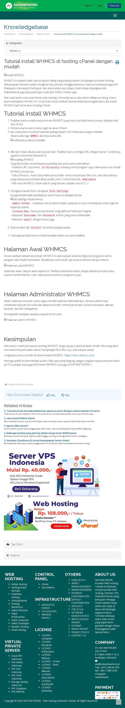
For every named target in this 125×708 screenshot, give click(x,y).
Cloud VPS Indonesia (16, 657)
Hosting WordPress (17, 605)
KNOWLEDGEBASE (81, 589)
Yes (52, 395)
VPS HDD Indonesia (16, 677)
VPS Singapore (19, 688)
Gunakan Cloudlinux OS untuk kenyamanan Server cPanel (37, 440)
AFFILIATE (76, 606)
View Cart (114, 5)
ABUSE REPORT (79, 628)
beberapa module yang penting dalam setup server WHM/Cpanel (41, 433)
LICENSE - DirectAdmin (48, 676)
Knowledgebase (26, 34)
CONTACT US (78, 635)
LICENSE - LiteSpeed (47, 637)
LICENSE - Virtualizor (47, 643)
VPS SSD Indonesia (16, 670)
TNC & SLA (77, 609)
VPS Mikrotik (18, 691)
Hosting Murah (19, 600)
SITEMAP (76, 625)
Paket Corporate (20, 620)
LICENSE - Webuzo (47, 656)
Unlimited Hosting (16, 595)
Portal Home (9, 34)
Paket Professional (18, 615)
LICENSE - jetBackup (47, 689)
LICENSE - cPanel (51, 661)
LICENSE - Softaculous (48, 650)
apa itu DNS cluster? (17, 425)
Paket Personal (19, 610)
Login (99, 5)
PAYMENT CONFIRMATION (80, 594)
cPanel (45, 584)
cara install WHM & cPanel (20, 418)
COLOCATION (49, 611)
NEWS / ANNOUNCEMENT (81, 585)
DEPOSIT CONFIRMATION (80, 601)
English (88, 5)
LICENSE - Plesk (50, 664)
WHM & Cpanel (43, 34)
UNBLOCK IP (78, 579)
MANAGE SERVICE (46, 616)
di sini (19, 124)
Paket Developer (20, 623)
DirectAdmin (48, 587)
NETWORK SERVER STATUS (80, 614)
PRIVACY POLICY (80, 632)
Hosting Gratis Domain (18, 589)
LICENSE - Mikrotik (47, 669)
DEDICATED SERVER (48, 606)
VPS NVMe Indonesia (17, 664)
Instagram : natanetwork (101, 675)
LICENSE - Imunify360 (47, 682)
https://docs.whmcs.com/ (80, 355)
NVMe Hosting (19, 584)
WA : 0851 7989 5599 (106, 670)
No (66, 395)
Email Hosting (18, 629)
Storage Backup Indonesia (19, 683)
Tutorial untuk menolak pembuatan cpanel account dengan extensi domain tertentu (53, 411)
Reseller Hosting (19, 626)
